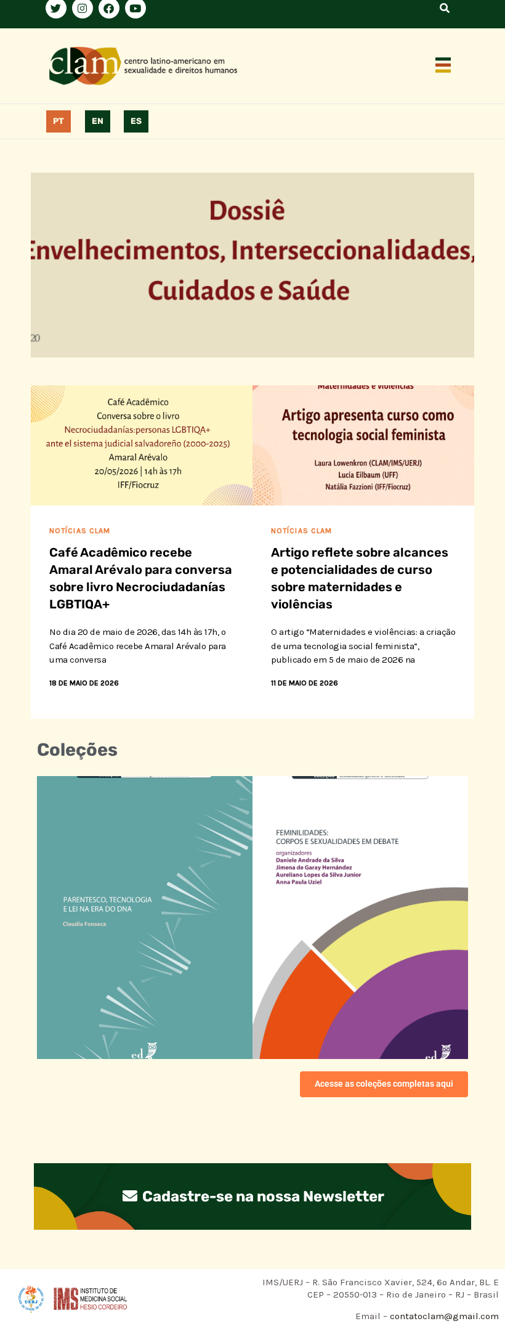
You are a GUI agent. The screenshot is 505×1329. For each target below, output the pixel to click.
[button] (443, 66)
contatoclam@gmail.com (443, 1316)
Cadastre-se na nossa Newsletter (261, 1196)
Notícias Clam (79, 530)
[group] (252, 265)
